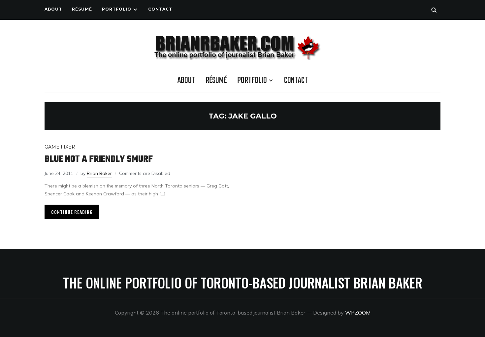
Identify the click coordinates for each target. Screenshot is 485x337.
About (53, 9)
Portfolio (116, 9)
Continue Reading (72, 211)
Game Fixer (60, 147)
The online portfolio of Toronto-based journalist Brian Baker (242, 282)
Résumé (82, 9)
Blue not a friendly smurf (99, 159)
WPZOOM (358, 312)
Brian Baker (99, 173)
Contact (160, 9)
